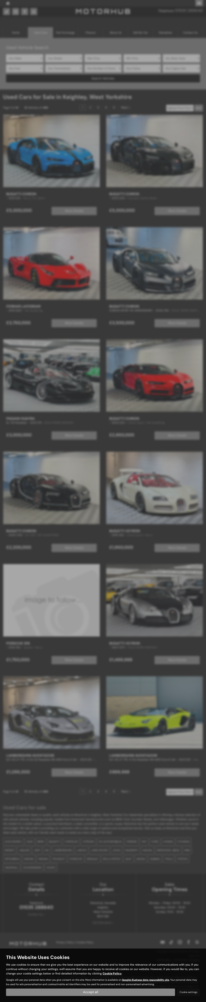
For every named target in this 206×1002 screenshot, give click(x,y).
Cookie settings (188, 992)
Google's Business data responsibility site (145, 979)
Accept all (90, 992)
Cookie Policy (112, 973)
